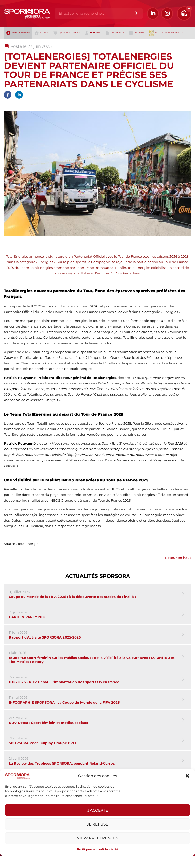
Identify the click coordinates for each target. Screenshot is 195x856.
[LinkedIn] (153, 13)
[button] (187, 776)
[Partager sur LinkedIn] (19, 95)
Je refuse (97, 824)
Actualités (17, 41)
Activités (140, 33)
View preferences (97, 838)
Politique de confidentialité (97, 849)
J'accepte (97, 810)
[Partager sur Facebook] (7, 95)
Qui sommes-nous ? (69, 33)
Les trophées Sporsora (169, 33)
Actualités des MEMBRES (72, 41)
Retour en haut (178, 558)
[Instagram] (167, 13)
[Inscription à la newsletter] (184, 13)
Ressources (117, 33)
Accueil (44, 33)
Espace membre (21, 33)
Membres (95, 33)
